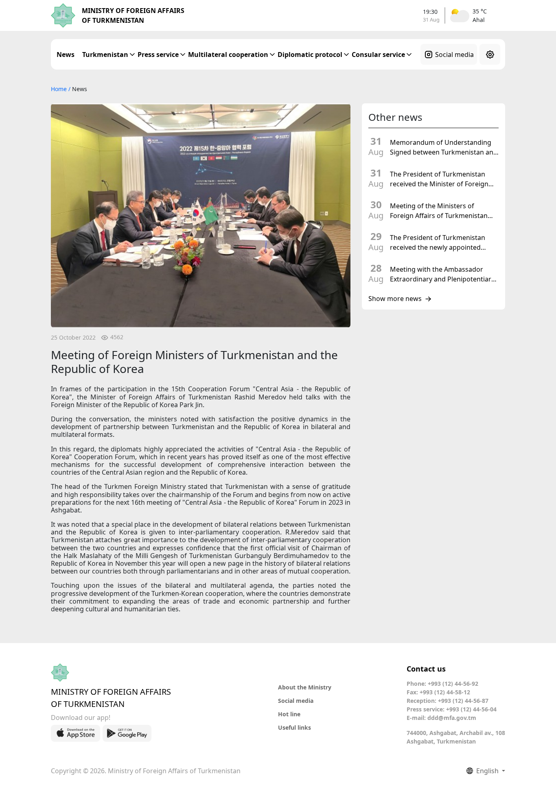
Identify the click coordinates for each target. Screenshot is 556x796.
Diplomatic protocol (310, 54)
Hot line (289, 714)
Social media (454, 54)
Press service (158, 54)
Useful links (294, 727)
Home (59, 89)
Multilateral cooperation (228, 54)
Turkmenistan (105, 54)
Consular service (378, 54)
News (65, 54)
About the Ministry (304, 687)
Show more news (395, 299)
